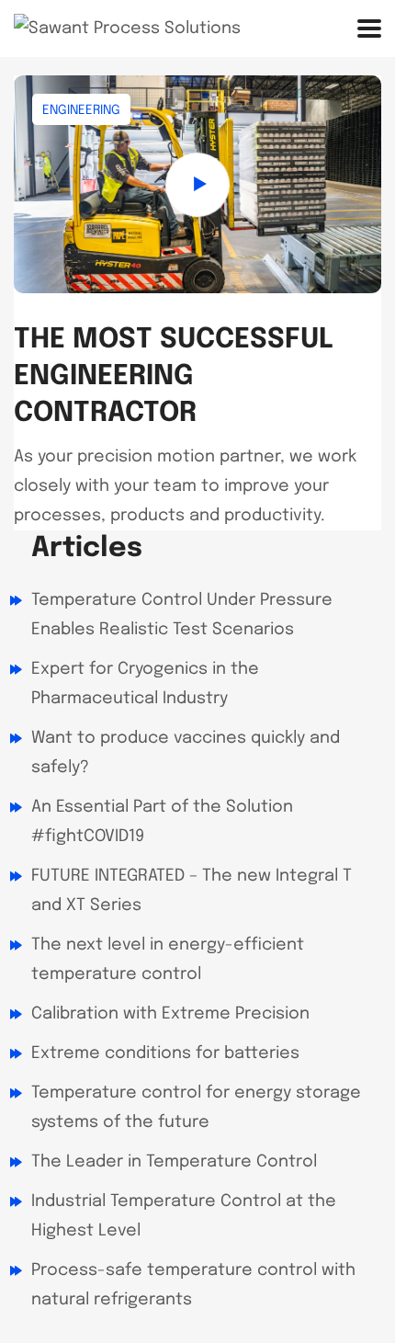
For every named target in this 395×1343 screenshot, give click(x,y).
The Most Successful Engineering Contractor (173, 376)
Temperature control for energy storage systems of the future (196, 1108)
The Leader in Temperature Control (174, 1162)
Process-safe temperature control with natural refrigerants (193, 1285)
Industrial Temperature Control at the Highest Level (183, 1216)
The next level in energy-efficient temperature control (167, 960)
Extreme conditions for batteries (165, 1053)
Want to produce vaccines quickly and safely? (185, 753)
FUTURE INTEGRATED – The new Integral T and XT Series (191, 891)
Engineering (81, 110)
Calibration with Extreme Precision (170, 1014)
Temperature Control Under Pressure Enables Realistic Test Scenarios (182, 615)
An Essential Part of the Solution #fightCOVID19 (162, 822)
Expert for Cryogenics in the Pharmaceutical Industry (145, 684)
